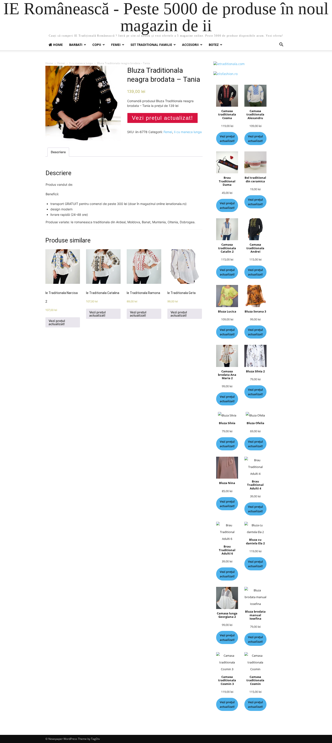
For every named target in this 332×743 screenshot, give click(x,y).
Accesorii (190, 44)
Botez (214, 44)
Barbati (75, 44)
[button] (281, 45)
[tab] (58, 152)
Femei (116, 44)
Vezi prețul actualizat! (162, 118)
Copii (96, 44)
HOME (57, 44)
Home (49, 63)
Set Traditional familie (151, 44)
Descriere (58, 152)
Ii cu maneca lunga (81, 63)
